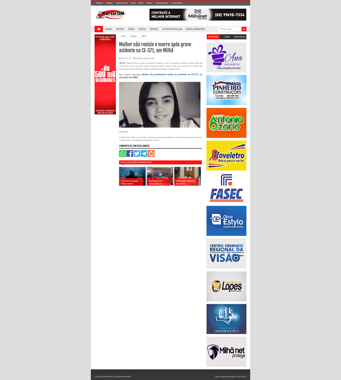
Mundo (149, 3)
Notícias (99, 3)
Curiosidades (176, 3)
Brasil (141, 3)
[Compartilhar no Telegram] (144, 156)
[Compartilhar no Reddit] (151, 156)
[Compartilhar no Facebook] (129, 156)
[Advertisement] (105, 159)
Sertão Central (122, 3)
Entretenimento (162, 3)
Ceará (133, 3)
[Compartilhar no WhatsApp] (122, 156)
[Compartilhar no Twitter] (136, 156)
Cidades (109, 3)
